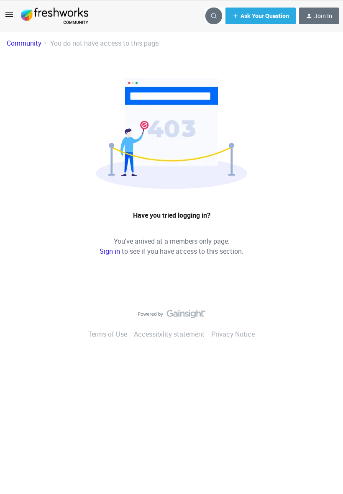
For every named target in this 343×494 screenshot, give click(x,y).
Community (24, 43)
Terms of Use (107, 334)
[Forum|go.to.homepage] (54, 16)
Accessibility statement (169, 334)
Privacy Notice (233, 334)
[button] (9, 16)
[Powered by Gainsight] (171, 316)
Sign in (110, 251)
